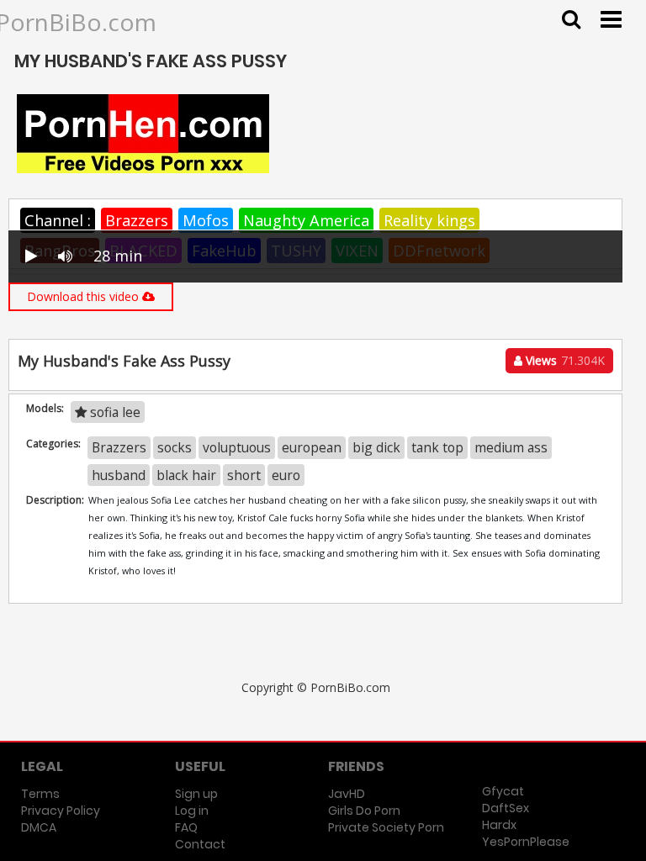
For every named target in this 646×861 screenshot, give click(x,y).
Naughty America (306, 220)
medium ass (511, 447)
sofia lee (113, 412)
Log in (192, 810)
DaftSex (505, 808)
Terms (40, 793)
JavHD (346, 793)
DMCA (38, 827)
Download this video (84, 296)
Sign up (196, 793)
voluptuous (237, 447)
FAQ (186, 827)
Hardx (499, 824)
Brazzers (136, 220)
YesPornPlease (525, 841)
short (244, 475)
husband (119, 475)
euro (286, 475)
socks (174, 447)
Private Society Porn (386, 827)
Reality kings (429, 220)
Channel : (57, 220)
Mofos (206, 220)
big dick (376, 447)
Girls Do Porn (364, 810)
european (312, 447)
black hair (186, 475)
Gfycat (503, 791)
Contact (200, 844)
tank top (437, 447)
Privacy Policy (60, 810)
